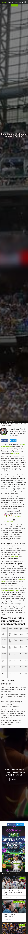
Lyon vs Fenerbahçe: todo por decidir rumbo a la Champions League (13, 892)
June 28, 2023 (8, 522)
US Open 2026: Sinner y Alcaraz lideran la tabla (13, 915)
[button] (25, 2)
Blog (2, 423)
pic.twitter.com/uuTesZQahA (12, 517)
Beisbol (7, 423)
